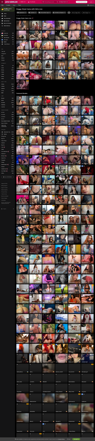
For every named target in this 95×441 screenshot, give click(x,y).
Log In (91, 1)
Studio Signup (4, 198)
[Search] (57, 2)
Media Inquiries (4, 189)
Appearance (21, 12)
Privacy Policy (4, 191)
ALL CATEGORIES (8, 176)
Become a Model (4, 196)
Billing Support (4, 185)
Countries (33, 12)
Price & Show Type (45, 12)
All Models (3, 200)
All (68, 12)
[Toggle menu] (2, 2)
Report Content (4, 187)
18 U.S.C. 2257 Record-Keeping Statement (6, 203)
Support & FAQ (4, 183)
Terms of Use (4, 194)
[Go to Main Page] (11, 2)
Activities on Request (59, 12)
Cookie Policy (61, 439)
